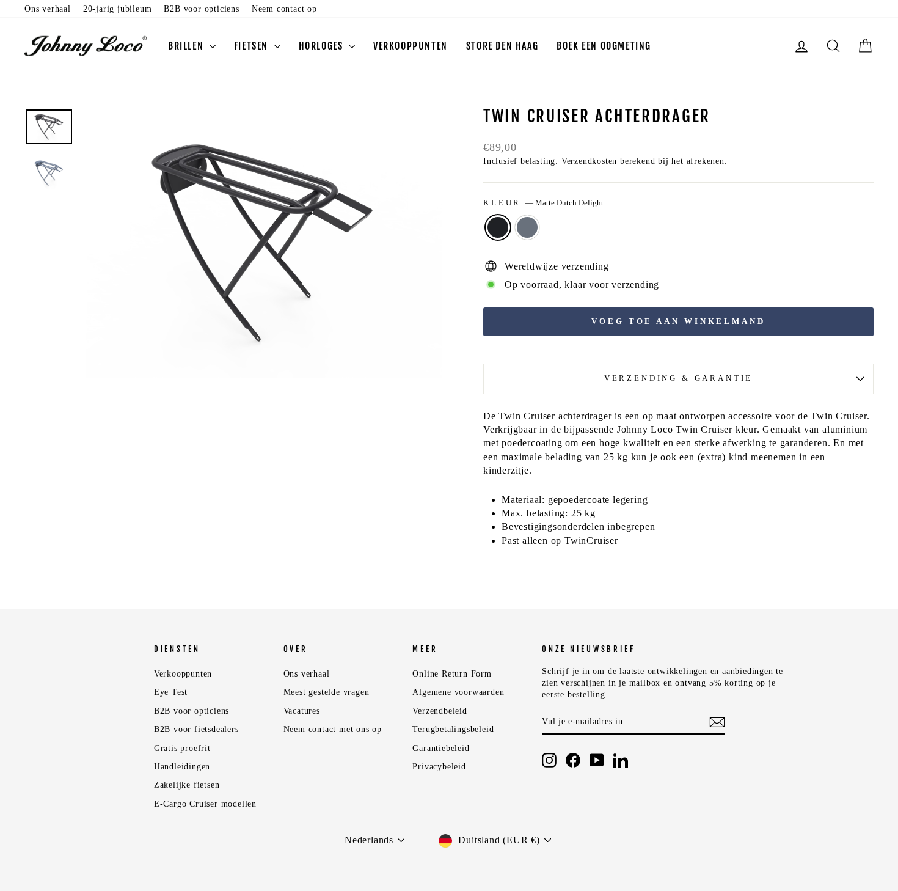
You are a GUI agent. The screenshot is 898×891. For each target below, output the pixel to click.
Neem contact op (284, 8)
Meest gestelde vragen (326, 692)
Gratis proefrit (182, 748)
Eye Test (171, 692)
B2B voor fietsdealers (196, 729)
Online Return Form (451, 673)
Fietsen (252, 46)
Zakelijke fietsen (187, 785)
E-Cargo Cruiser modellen (205, 804)
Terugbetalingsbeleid (453, 729)
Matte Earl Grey (527, 227)
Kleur (543, 203)
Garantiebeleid (440, 748)
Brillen (187, 46)
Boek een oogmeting (604, 46)
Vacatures (301, 711)
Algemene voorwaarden (458, 692)
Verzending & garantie (678, 378)
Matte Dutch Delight (498, 227)
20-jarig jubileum (117, 8)
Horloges (322, 46)
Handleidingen (182, 766)
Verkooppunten (410, 46)
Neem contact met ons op (332, 729)
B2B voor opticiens (201, 8)
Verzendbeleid (439, 711)
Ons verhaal (47, 8)
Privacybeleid (438, 766)
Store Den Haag (502, 46)
